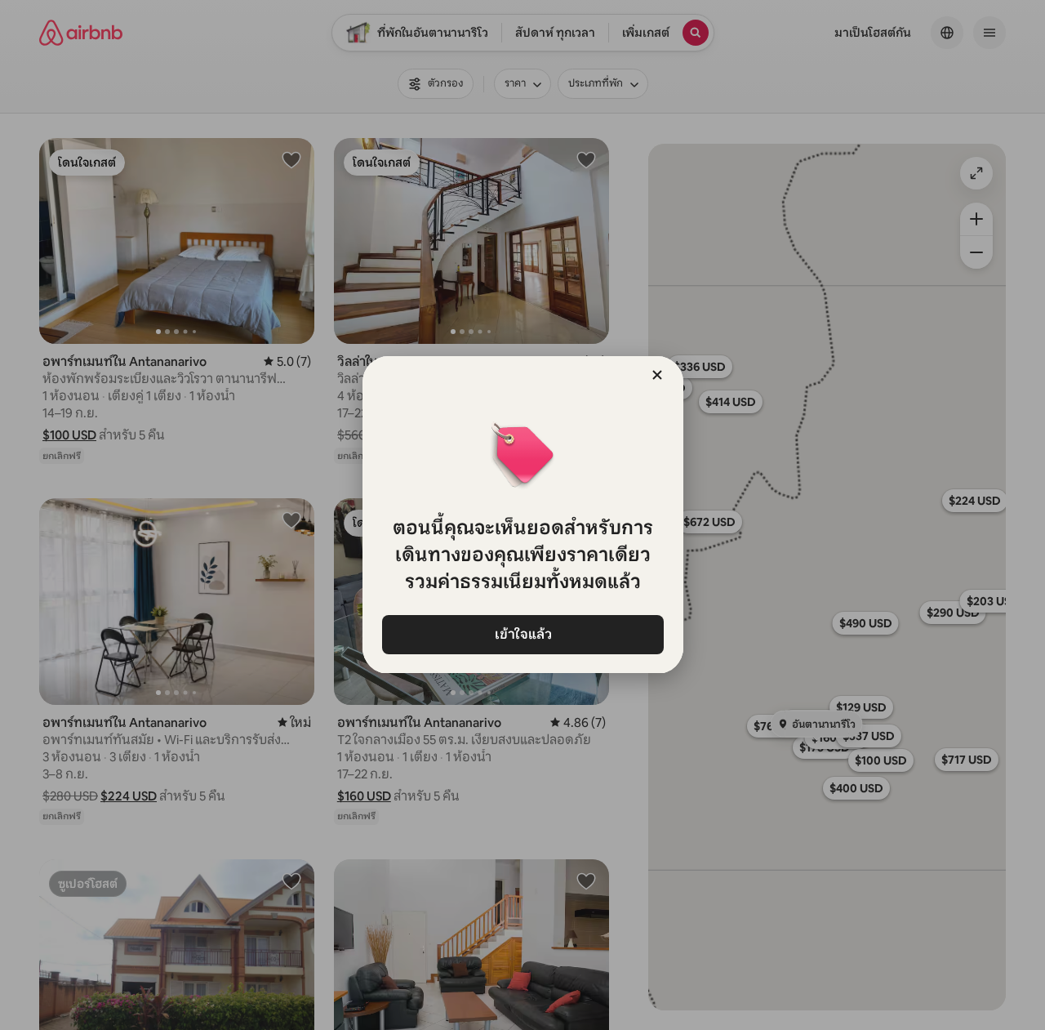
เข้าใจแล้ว (522, 634)
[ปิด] (657, 374)
